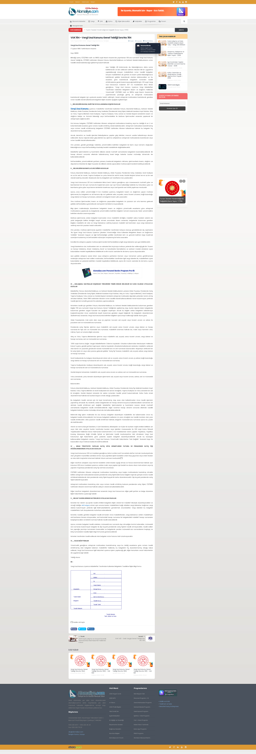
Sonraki (140, 636)
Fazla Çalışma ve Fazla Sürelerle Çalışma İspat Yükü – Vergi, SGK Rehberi (176, 43)
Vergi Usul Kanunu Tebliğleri (100, 41)
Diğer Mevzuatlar (124, 21)
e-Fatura (112, 703)
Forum (71, 2)
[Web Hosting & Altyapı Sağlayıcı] (75, 747)
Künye (82, 734)
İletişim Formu (73, 734)
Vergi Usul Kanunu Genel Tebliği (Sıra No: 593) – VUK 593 (101, 671)
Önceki (82, 636)
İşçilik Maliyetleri (114, 716)
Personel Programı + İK (141, 698)
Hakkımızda (85, 2)
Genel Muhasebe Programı (143, 703)
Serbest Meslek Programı (142, 707)
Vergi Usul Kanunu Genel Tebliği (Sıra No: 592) (121, 670)
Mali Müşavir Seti (139, 694)
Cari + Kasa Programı (141, 720)
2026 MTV (112, 698)
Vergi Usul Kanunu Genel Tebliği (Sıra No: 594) (79, 670)
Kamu (110, 21)
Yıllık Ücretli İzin (114, 711)
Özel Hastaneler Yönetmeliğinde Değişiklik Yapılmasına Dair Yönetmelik (111, 30)
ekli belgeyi (86, 505)
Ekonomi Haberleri (78, 21)
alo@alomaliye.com (75, 732)
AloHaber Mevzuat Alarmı (142, 738)
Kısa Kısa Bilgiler (114, 733)
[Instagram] (186, 2)
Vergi (92, 21)
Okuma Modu (149, 41)
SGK (101, 21)
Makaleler (138, 21)
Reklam (77, 2)
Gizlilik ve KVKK (164, 701)
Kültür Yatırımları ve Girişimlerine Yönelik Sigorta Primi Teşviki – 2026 (175, 75)
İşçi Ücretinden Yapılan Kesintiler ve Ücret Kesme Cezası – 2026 (176, 64)
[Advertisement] (87, 80)
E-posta (139, 41)
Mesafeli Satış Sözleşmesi (168, 706)
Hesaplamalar (77, 26)
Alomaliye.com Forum (116, 738)
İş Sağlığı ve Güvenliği (116, 720)
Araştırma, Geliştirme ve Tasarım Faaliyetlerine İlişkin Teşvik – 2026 (176, 53)
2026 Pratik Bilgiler (174, 85)
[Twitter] (173, 2)
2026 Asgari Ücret (115, 694)
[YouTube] (183, 2)
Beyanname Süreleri (116, 725)
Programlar (152, 21)
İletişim (93, 2)
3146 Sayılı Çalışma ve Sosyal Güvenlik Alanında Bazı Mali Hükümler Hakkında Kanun (92, 640)
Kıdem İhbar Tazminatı (141, 725)
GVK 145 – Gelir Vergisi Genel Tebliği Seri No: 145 (130, 639)
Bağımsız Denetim (115, 729)
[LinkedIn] (179, 2)
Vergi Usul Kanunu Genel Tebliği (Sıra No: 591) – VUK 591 (143, 671)
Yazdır (132, 41)
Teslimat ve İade (165, 704)
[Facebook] (176, 2)
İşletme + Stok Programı (141, 716)
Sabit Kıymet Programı (141, 711)
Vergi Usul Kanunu (80, 108)
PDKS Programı (138, 733)
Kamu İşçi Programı (140, 729)
